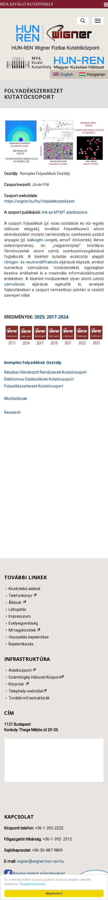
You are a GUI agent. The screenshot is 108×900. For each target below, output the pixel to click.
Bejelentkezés (21, 644)
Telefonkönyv (20, 595)
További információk (32, 884)
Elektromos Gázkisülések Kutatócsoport (39, 379)
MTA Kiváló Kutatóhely (27, 4)
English (66, 74)
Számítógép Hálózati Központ (35, 677)
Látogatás (17, 609)
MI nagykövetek (22, 630)
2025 (39, 317)
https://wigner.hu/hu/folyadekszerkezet (39, 201)
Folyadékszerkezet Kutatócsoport (33, 386)
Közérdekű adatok (24, 588)
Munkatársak (15, 398)
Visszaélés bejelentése (29, 637)
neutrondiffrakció (41, 262)
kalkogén (35, 240)
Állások (15, 602)
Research (12, 412)
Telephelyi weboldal (26, 691)
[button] (106, 4)
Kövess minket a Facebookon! (38, 873)
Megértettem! (54, 893)
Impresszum (20, 616)
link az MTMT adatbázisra (64, 212)
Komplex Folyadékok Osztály (32, 362)
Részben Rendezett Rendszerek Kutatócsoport (45, 372)
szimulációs (14, 284)
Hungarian (96, 74)
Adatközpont (20, 670)
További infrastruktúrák (29, 698)
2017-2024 (57, 317)
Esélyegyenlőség (23, 623)
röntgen (11, 262)
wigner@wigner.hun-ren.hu (40, 861)
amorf (66, 240)
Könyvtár (16, 684)
